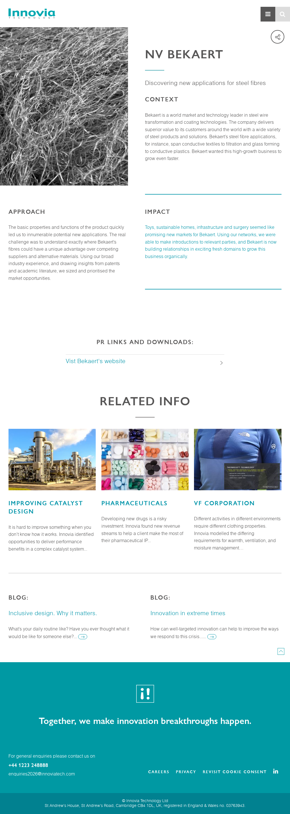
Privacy (186, 771)
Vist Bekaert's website (95, 362)
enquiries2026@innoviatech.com (41, 774)
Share (277, 37)
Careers (158, 771)
